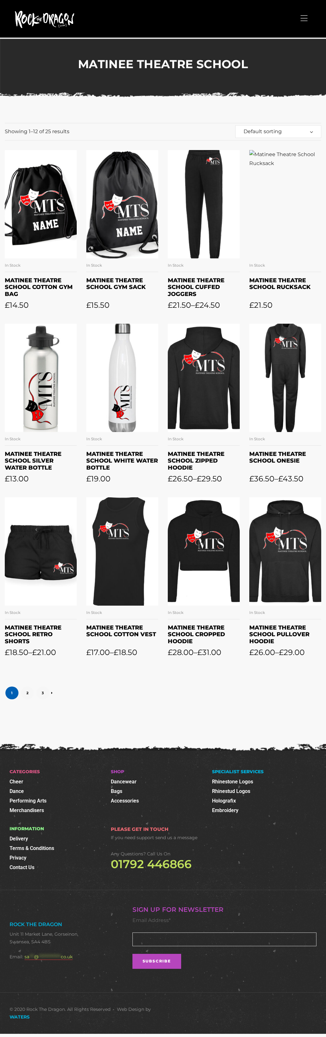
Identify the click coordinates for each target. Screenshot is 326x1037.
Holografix (224, 801)
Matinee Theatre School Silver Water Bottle (33, 460)
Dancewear (124, 782)
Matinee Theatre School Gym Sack (116, 284)
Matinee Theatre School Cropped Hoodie (196, 634)
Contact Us (22, 867)
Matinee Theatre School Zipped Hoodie (196, 460)
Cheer (16, 782)
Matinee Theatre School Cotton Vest (121, 631)
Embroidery (225, 810)
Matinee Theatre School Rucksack (280, 284)
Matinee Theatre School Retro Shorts (33, 634)
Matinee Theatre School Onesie (277, 457)
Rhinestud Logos (231, 791)
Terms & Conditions (32, 848)
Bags (116, 791)
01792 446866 (151, 864)
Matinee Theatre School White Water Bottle (122, 460)
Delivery (19, 839)
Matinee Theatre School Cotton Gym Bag (39, 287)
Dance (17, 791)
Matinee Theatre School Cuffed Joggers (196, 287)
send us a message (176, 837)
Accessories (125, 801)
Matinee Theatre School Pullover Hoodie (279, 634)
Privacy (18, 858)
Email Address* (151, 920)
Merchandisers (27, 810)
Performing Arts (28, 801)
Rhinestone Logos (232, 782)
